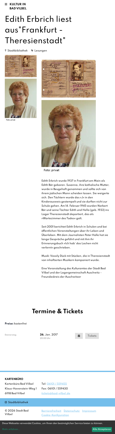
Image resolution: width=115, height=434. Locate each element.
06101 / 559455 (57, 384)
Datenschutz (72, 411)
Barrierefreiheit (51, 411)
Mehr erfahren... (11, 429)
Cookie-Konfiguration (55, 415)
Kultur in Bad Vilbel (18, 6)
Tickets (92, 336)
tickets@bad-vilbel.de (55, 393)
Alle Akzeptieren (102, 429)
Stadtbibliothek (16, 402)
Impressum (89, 411)
